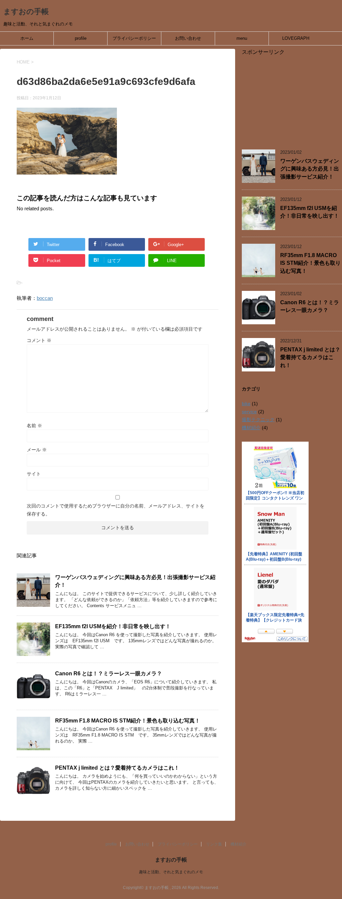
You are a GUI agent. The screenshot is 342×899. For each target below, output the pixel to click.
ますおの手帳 (26, 11)
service (249, 411)
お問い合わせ (188, 38)
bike (246, 403)
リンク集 (214, 844)
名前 (34, 425)
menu (241, 38)
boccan (45, 298)
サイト (34, 473)
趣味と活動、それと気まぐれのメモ (171, 872)
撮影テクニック (258, 419)
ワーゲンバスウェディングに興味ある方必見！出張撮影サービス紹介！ (309, 169)
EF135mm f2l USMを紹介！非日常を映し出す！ (113, 626)
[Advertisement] (292, 97)
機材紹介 (251, 427)
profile (81, 38)
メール (37, 449)
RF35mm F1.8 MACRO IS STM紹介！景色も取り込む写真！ (127, 720)
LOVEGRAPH (295, 38)
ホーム (26, 38)
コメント (39, 340)
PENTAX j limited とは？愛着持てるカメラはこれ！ (117, 768)
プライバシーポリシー (134, 38)
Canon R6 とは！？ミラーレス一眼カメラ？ (108, 673)
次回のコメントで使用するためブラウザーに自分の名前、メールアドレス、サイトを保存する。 (115, 510)
